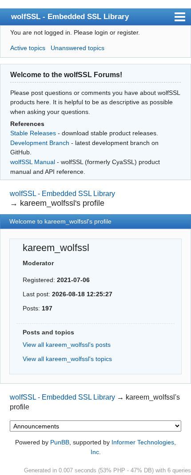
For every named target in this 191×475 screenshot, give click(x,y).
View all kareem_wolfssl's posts (67, 344)
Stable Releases (33, 133)
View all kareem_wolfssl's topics (67, 358)
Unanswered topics (77, 47)
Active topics (27, 47)
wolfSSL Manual (32, 161)
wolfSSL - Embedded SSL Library (70, 16)
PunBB (59, 442)
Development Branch (39, 142)
